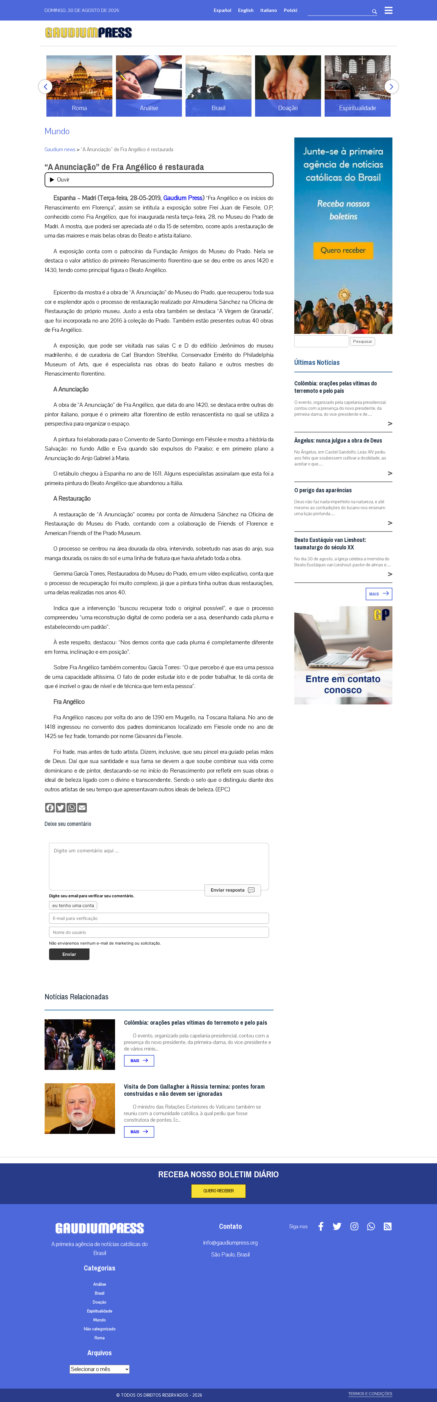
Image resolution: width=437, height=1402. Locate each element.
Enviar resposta (228, 890)
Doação (99, 1302)
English (246, 10)
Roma (100, 1338)
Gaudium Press (183, 198)
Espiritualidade (99, 1311)
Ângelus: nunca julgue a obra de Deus (338, 440)
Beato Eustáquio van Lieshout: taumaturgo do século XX (330, 543)
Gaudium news (60, 149)
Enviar (69, 954)
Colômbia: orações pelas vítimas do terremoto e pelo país (195, 1022)
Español (222, 10)
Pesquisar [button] (362, 341)
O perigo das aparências (323, 490)
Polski (290, 10)
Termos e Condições (370, 1394)
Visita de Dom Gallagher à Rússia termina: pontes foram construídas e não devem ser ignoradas (194, 1090)
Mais (135, 1061)
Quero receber (218, 1191)
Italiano (268, 10)
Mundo (57, 131)
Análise (99, 1284)
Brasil (99, 1293)
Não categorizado (100, 1329)
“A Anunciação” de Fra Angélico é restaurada (124, 167)
